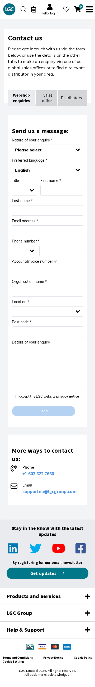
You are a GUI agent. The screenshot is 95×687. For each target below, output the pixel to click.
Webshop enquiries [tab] (22, 97)
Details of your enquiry (31, 342)
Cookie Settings (13, 661)
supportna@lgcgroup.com (49, 491)
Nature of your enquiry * (32, 140)
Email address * (25, 221)
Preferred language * (29, 160)
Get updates (44, 573)
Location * (20, 301)
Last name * (22, 200)
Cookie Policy (83, 657)
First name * (50, 180)
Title (15, 180)
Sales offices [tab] (48, 97)
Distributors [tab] (71, 98)
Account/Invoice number (32, 261)
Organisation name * (29, 281)
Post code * (21, 322)
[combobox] (44, 170)
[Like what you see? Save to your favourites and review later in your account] (66, 9)
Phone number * (25, 241)
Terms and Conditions (18, 657)
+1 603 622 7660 (38, 474)
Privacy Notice (53, 657)
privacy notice (67, 396)
